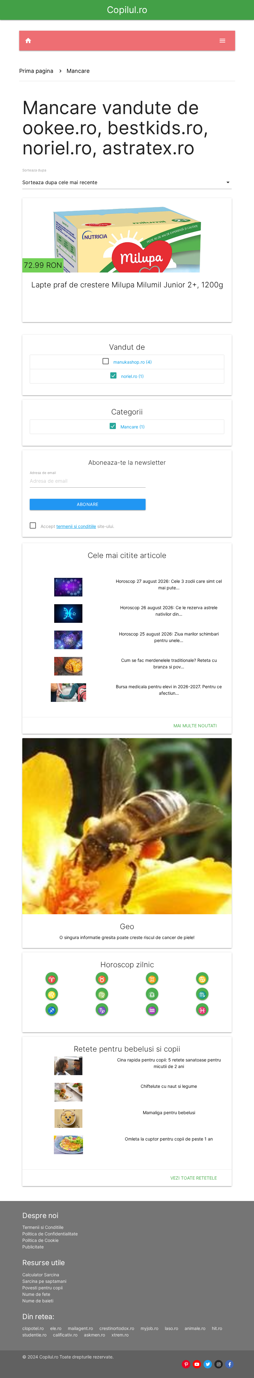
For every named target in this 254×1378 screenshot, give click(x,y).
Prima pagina (36, 71)
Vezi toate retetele (193, 1178)
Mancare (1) (132, 426)
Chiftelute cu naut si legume (169, 1086)
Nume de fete (36, 1294)
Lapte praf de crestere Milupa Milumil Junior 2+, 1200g (127, 284)
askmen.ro (94, 1334)
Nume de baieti (37, 1300)
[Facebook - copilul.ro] (229, 1364)
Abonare (88, 504)
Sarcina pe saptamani (44, 1281)
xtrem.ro (120, 1334)
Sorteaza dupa (34, 170)
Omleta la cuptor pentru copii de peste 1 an (169, 1138)
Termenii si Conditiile (43, 1227)
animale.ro (195, 1328)
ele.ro (55, 1328)
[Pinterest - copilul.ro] (186, 1364)
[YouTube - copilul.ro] (197, 1364)
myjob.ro (149, 1328)
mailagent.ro (80, 1328)
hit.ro (217, 1328)
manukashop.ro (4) (132, 362)
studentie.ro (34, 1334)
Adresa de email (43, 472)
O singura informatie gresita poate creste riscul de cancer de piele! (127, 937)
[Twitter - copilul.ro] (208, 1364)
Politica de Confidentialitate (50, 1233)
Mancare (78, 71)
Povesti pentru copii (42, 1287)
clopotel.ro (33, 1328)
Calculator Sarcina (40, 1274)
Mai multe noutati (195, 725)
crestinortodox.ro (116, 1328)
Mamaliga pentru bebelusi (169, 1112)
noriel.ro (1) (132, 376)
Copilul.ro (127, 9)
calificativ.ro (65, 1334)
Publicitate (33, 1246)
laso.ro (171, 1328)
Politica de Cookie (40, 1240)
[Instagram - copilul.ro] (218, 1364)
